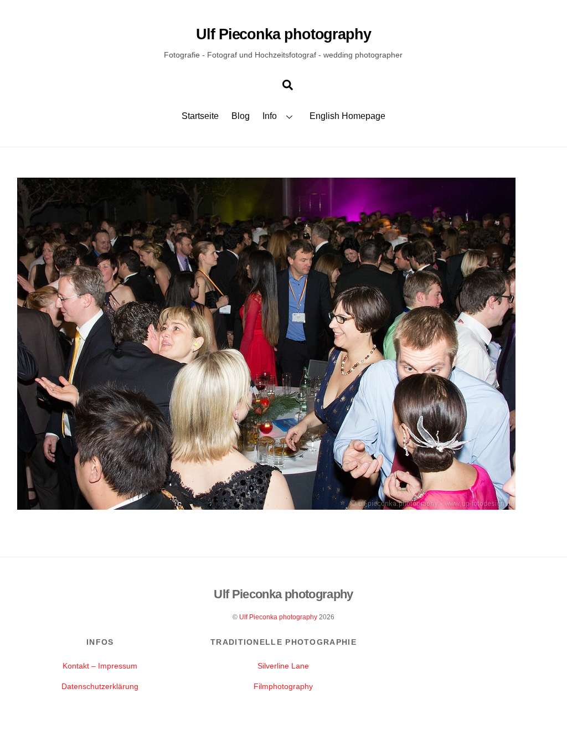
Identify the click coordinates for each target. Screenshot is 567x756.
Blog (240, 116)
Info (269, 116)
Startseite (200, 116)
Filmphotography (283, 686)
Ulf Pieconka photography (278, 617)
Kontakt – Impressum (100, 665)
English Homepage (347, 116)
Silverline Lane (283, 665)
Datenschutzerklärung (99, 686)
